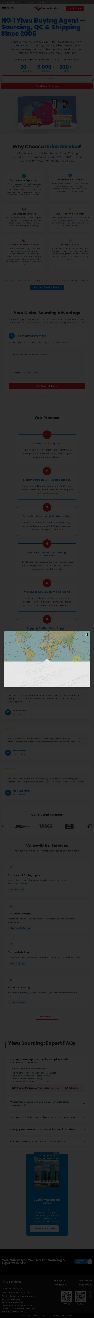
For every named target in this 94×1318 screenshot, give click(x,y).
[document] (47, 659)
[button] (86, 634)
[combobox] (60, 669)
